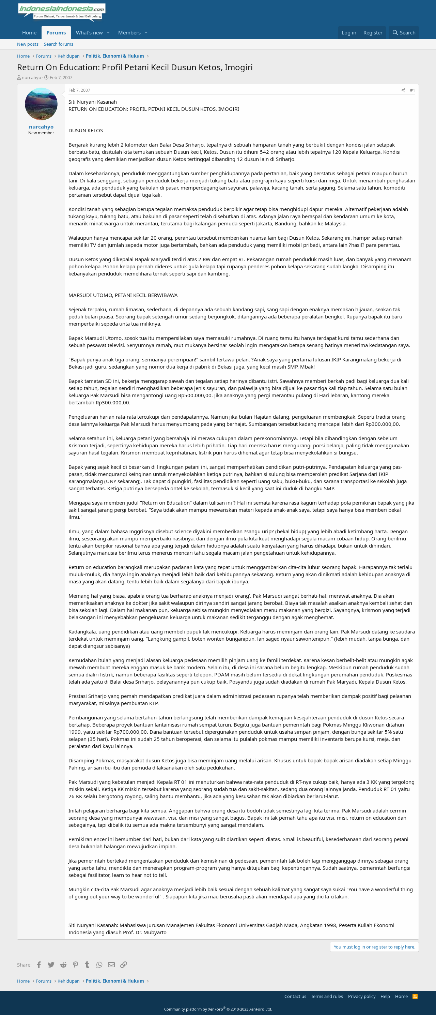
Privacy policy (362, 996)
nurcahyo (31, 77)
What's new (89, 32)
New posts (27, 44)
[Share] (403, 90)
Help (385, 996)
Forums (56, 32)
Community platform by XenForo (218, 1009)
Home (29, 32)
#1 (412, 90)
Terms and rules (327, 996)
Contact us (295, 996)
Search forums (58, 44)
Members (129, 32)
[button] (108, 32)
